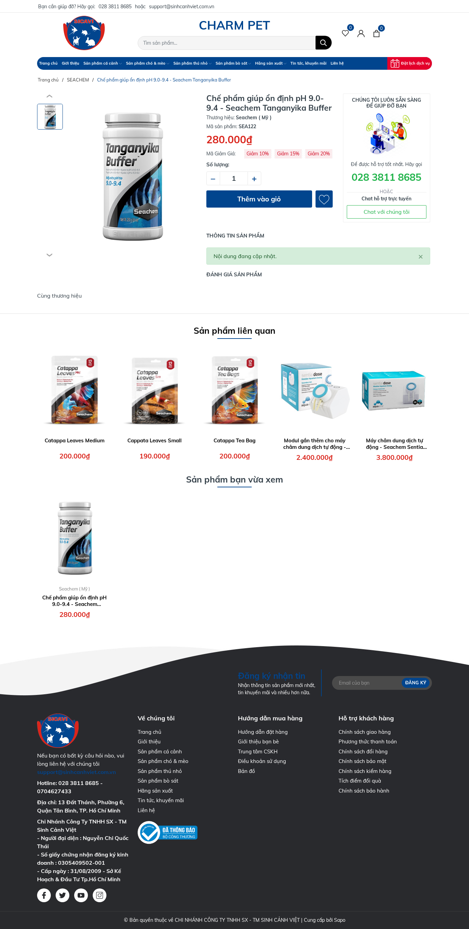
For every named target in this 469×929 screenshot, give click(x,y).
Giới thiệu (70, 63)
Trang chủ (48, 63)
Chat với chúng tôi (387, 211)
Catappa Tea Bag (234, 440)
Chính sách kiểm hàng (365, 771)
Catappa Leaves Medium (74, 440)
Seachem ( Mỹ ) (74, 588)
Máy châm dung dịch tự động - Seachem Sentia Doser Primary (394, 444)
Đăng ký (415, 682)
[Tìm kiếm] (324, 42)
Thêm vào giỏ (259, 199)
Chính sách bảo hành (364, 790)
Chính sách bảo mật (362, 761)
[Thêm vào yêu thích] (324, 199)
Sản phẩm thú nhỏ (191, 63)
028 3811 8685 (115, 6)
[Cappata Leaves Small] (154, 389)
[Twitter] (62, 895)
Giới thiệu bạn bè (258, 741)
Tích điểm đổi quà (360, 780)
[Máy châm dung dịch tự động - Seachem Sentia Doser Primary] (394, 389)
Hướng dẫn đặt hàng (263, 732)
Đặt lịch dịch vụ (415, 63)
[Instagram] (99, 895)
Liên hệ (337, 63)
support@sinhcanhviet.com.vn (181, 6)
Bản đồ (246, 771)
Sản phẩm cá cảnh (101, 63)
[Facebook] (44, 895)
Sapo (339, 920)
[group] (132, 175)
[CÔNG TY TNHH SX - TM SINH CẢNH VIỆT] (84, 33)
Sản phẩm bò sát (232, 63)
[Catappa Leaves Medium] (74, 389)
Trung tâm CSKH (257, 751)
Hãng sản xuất (269, 63)
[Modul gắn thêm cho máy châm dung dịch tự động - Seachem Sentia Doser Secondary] (314, 389)
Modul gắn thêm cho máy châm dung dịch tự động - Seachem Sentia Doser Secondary (314, 444)
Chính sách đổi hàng (363, 751)
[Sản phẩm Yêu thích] (345, 33)
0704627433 (54, 791)
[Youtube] (81, 895)
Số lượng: (217, 164)
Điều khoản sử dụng (262, 761)
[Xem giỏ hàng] (376, 33)
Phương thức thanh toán (368, 741)
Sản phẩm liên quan (234, 330)
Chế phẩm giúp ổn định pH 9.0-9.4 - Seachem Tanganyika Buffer (74, 601)
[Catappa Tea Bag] (234, 389)
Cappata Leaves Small (154, 440)
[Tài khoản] (361, 33)
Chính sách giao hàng (365, 732)
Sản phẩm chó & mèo (146, 63)
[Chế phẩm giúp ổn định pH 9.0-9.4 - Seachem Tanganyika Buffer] (74, 538)
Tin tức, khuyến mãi (308, 63)
